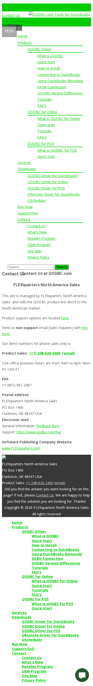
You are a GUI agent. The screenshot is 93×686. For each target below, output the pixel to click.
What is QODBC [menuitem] (45, 536)
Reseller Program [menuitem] (37, 666)
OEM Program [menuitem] (34, 671)
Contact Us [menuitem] (32, 658)
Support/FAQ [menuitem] (23, 649)
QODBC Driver (39, 49)
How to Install (48, 68)
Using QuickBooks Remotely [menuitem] (57, 554)
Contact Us (11, 15)
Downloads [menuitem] (21, 617)
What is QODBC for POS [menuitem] (52, 604)
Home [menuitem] (17, 522)
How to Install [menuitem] (44, 545)
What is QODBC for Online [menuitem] (55, 581)
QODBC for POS (41, 143)
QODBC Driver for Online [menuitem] (43, 626)
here (64, 318)
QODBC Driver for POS (46, 188)
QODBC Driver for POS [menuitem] (41, 631)
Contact (24, 219)
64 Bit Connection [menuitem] (47, 558)
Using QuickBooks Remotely (60, 80)
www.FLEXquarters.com (21, 448)
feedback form (48, 426)
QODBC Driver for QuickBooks (52, 175)
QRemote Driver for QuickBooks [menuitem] (50, 635)
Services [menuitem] (19, 613)
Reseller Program (41, 238)
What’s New (37, 232)
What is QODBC (50, 55)
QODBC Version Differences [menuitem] (56, 563)
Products (25, 42)
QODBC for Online (42, 112)
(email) (68, 353)
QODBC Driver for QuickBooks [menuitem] (48, 621)
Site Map (35, 251)
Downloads (27, 168)
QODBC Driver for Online (48, 182)
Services (24, 162)
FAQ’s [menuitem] (36, 572)
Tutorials (44, 99)
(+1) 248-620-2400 (45, 353)
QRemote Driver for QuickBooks (54, 194)
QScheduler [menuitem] (32, 640)
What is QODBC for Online (58, 118)
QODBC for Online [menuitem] (37, 576)
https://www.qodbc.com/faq (38, 432)
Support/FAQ (28, 213)
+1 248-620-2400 (39, 482)
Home (23, 36)
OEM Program (39, 244)
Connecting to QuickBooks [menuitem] (55, 549)
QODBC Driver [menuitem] (34, 531)
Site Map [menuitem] (29, 676)
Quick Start (46, 62)
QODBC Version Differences (60, 93)
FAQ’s (42, 105)
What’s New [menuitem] (32, 662)
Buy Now (25, 206)
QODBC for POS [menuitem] (35, 599)
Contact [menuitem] (19, 653)
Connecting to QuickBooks (58, 74)
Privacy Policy (38, 257)
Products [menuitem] (20, 527)
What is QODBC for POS (57, 150)
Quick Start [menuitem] (42, 541)
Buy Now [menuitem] (19, 644)
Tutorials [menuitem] (40, 568)
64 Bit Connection (51, 87)
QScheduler (37, 200)
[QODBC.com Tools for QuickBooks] (59, 14)
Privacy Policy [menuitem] (34, 680)
